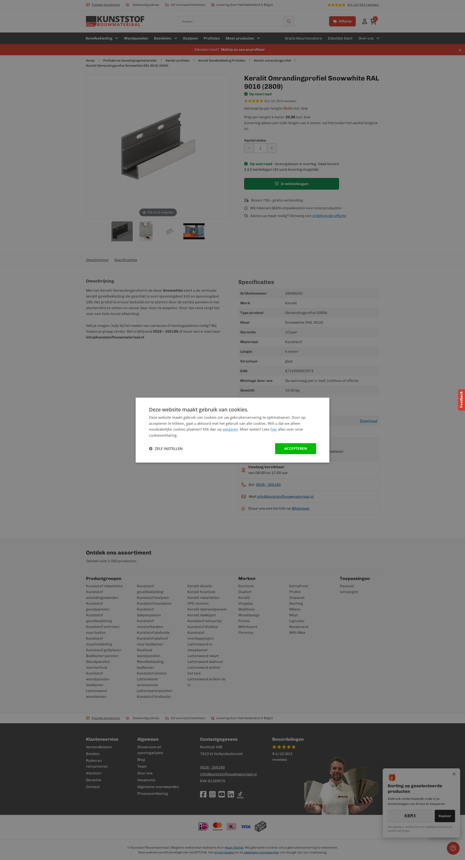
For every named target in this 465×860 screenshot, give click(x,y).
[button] (166, 448)
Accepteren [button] (295, 448)
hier (274, 429)
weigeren (230, 429)
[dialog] (232, 430)
